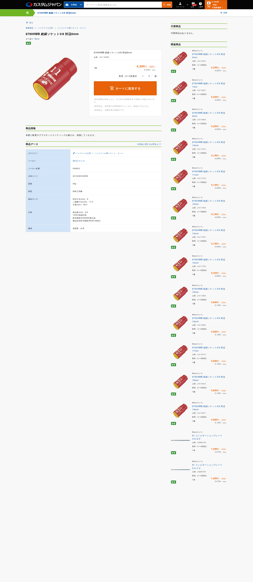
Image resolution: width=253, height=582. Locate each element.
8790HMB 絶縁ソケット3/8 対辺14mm (208, 261)
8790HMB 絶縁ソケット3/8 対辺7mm (208, 85)
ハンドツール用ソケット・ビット (71, 28)
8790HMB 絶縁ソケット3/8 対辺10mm (208, 144)
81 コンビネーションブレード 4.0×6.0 (207, 437)
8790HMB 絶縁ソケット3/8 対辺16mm (208, 320)
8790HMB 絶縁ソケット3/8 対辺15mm (208, 290)
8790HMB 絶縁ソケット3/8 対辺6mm (208, 56)
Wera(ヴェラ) (79, 160)
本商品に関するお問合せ (147, 144)
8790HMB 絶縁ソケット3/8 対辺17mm (208, 349)
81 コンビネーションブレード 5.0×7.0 (207, 466)
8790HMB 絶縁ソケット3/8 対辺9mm (208, 114)
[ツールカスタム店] (27, 12)
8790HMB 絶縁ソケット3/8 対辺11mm (208, 173)
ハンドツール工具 (45, 28)
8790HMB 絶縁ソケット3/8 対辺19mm (208, 408)
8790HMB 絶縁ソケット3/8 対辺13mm (208, 232)
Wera (37, 38)
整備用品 (29, 28)
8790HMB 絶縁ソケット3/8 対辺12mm (208, 202)
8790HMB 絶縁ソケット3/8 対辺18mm (208, 378)
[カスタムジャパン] (43, 4)
